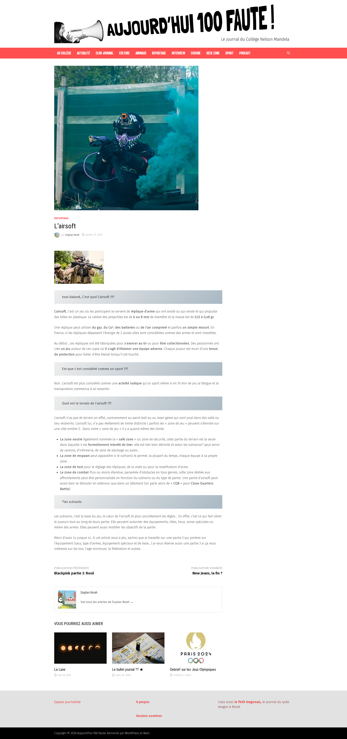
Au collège (64, 53)
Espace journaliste (67, 702)
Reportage (159, 53)
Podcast (244, 53)
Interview (178, 53)
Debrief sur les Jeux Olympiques (193, 669)
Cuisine (196, 53)
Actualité (83, 53)
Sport (229, 53)
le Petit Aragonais (247, 702)
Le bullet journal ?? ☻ (127, 669)
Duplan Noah (72, 234)
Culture (124, 53)
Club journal (104, 53)
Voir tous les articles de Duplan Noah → (107, 602)
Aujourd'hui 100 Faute (91, 733)
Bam (146, 733)
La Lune (59, 669)
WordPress (132, 733)
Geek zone (213, 53)
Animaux (141, 53)
